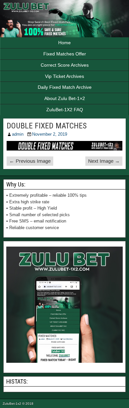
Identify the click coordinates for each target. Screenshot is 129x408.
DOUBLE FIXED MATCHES (47, 125)
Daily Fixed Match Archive (65, 87)
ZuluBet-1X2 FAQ (64, 109)
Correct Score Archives (65, 65)
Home (64, 42)
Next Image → (104, 161)
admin (17, 134)
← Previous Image (30, 161)
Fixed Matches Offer (64, 53)
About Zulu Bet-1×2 (64, 98)
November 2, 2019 (49, 134)
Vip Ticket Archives (64, 76)
